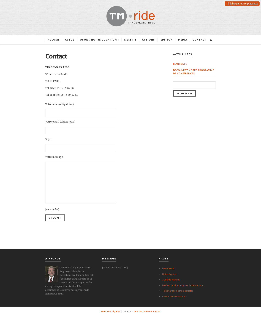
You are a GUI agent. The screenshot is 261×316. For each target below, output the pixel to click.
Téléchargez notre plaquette (177, 290)
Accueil (54, 39)
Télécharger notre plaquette (242, 3)
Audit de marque (171, 279)
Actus (70, 39)
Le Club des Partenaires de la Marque (182, 285)
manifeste (180, 63)
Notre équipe (169, 274)
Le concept (168, 268)
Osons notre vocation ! (99, 39)
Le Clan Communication (147, 311)
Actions (148, 39)
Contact (199, 39)
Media (182, 39)
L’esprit (130, 39)
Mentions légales (110, 311)
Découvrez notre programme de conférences (193, 71)
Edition (167, 39)
